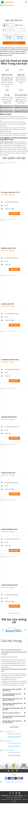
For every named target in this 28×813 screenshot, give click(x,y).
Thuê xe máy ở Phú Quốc (14, 737)
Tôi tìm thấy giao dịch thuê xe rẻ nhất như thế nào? (12, 699)
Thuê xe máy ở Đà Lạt (14, 746)
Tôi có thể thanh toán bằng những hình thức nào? (13, 716)
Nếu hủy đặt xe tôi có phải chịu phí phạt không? (12, 721)
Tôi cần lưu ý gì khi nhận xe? (11, 713)
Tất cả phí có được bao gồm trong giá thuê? (12, 708)
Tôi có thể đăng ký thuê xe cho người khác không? (11, 694)
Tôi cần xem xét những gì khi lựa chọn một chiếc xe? (12, 704)
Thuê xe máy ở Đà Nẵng (14, 755)
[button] (3, 630)
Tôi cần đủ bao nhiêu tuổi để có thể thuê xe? (12, 689)
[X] (15, 778)
